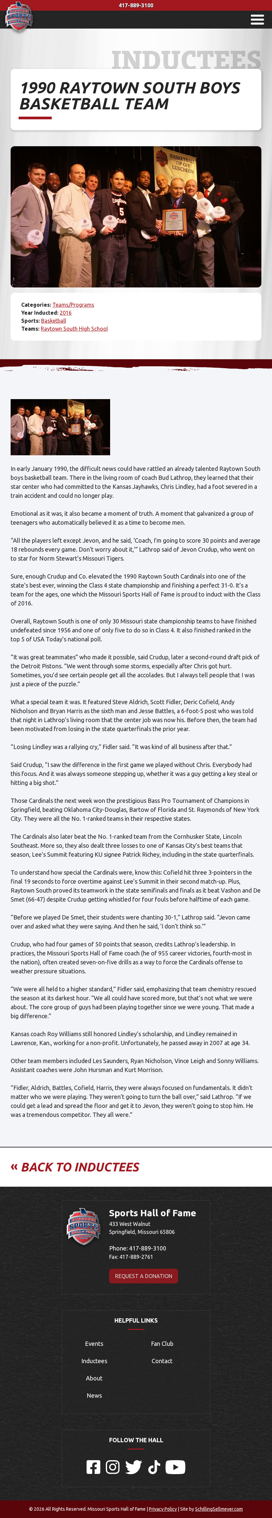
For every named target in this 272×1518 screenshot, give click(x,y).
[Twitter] (134, 1472)
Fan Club (162, 1343)
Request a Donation (143, 1276)
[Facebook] (94, 1472)
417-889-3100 (136, 5)
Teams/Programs (73, 305)
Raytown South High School (74, 329)
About (94, 1378)
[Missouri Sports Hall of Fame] (19, 34)
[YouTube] (175, 1472)
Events (94, 1343)
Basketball (53, 321)
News (94, 1395)
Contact (162, 1360)
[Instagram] (113, 1472)
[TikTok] (154, 1472)
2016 (66, 313)
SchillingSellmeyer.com (219, 1509)
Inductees (94, 1360)
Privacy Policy (163, 1509)
